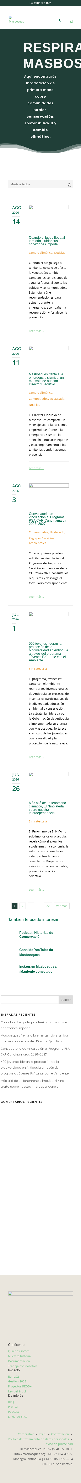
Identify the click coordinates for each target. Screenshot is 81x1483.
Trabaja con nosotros (22, 1366)
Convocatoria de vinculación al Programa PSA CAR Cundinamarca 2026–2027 (47, 519)
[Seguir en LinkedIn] (48, 1253)
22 (48, 906)
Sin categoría (38, 669)
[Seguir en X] (32, 1253)
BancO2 (13, 1376)
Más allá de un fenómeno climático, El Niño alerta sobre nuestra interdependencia (47, 808)
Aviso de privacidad (59, 1444)
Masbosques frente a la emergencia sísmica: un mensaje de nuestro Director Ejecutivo (46, 379)
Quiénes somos (18, 1351)
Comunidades (38, 399)
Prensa (13, 1407)
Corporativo (26, 1434)
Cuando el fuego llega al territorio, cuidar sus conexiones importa (47, 241)
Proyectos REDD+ (20, 1386)
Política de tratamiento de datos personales (38, 1439)
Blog (11, 1402)
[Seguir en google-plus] (40, 1253)
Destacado (57, 399)
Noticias (59, 253)
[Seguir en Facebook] (24, 1253)
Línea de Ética (17, 1417)
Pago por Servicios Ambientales (41, 540)
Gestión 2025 (17, 1381)
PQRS (42, 1434)
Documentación (19, 1361)
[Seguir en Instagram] (32, 1338)
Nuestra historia (19, 1356)
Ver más (61, 906)
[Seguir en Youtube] (57, 1253)
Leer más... (36, 331)
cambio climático (40, 253)
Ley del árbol (17, 1391)
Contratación (60, 1434)
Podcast (13, 1412)
